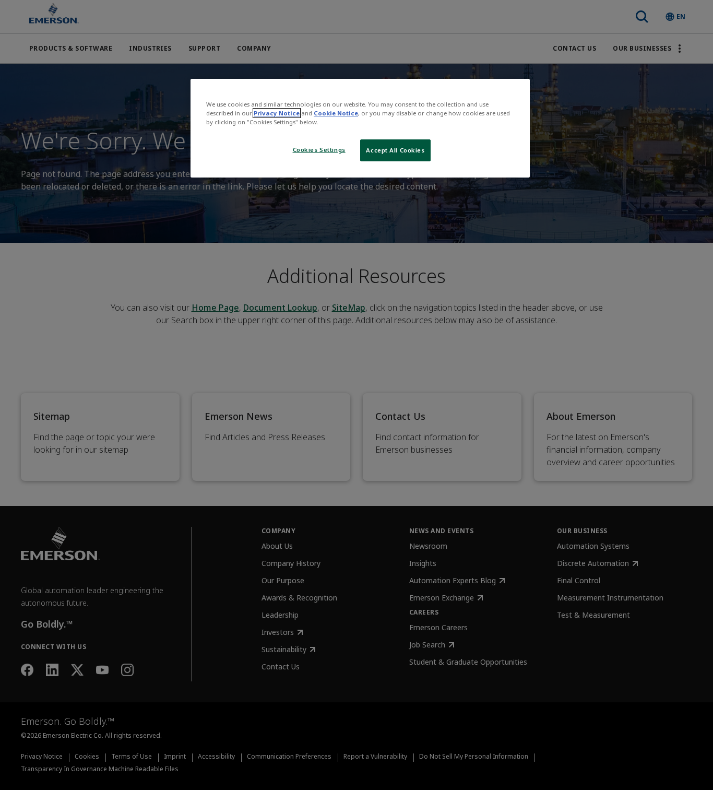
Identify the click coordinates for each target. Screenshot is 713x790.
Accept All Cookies (395, 150)
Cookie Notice (336, 113)
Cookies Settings (319, 150)
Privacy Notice (277, 113)
